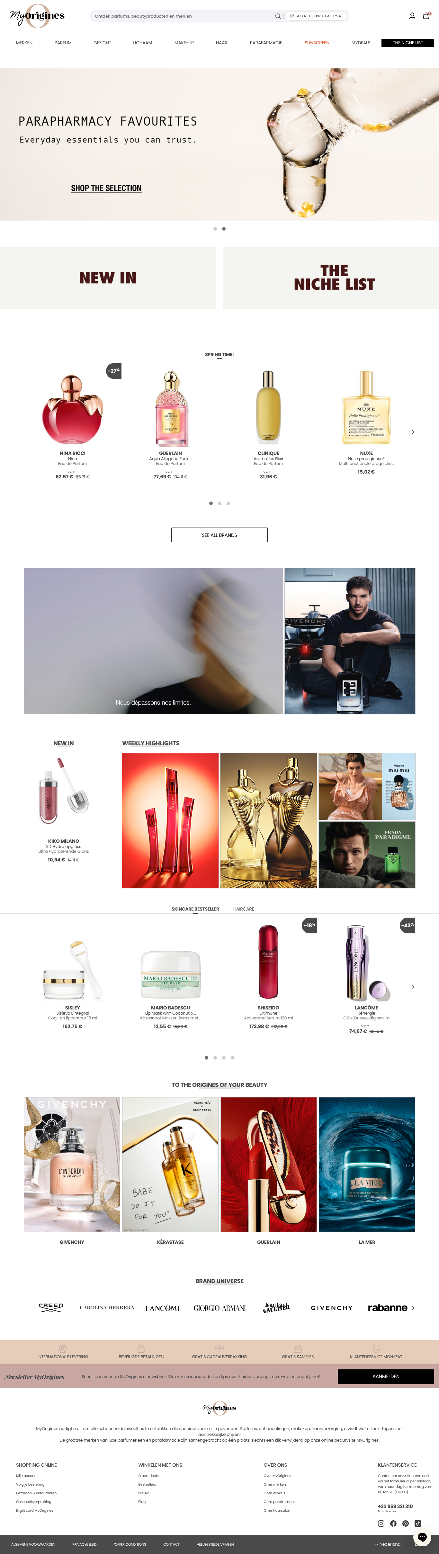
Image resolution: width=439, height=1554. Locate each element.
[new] (108, 278)
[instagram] (381, 1523)
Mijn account (27, 1475)
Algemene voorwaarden (33, 1544)
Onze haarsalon (277, 1510)
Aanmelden (385, 1376)
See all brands (219, 535)
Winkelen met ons (160, 1465)
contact (171, 1544)
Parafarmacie (266, 42)
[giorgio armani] (219, 1307)
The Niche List (408, 42)
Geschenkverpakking (33, 1501)
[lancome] (163, 1307)
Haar (222, 42)
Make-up (184, 42)
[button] (215, 229)
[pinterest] (405, 1523)
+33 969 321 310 (395, 1507)
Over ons (275, 1465)
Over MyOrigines (277, 1475)
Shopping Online (36, 1465)
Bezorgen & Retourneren (36, 1493)
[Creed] (51, 1307)
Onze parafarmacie (280, 1501)
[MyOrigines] (37, 16)
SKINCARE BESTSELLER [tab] (195, 909)
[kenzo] (275, 1307)
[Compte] (412, 16)
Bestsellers (147, 1484)
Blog (142, 1501)
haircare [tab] (243, 909)
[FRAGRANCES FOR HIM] (331, 278)
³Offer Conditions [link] (130, 1544)
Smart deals (148, 1475)
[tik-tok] (418, 1523)
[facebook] (393, 1523)
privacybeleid (84, 1544)
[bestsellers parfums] (219, 144)
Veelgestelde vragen (215, 1544)
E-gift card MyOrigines (34, 1510)
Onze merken (275, 1484)
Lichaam (142, 42)
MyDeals (361, 42)
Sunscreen (317, 42)
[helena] (107, 1307)
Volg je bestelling (30, 1484)
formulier (398, 1481)
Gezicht (102, 42)
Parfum (63, 42)
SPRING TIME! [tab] (219, 354)
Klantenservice (397, 1465)
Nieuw (143, 1493)
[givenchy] (332, 1307)
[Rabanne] (388, 1307)
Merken (24, 42)
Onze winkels (274, 1493)
